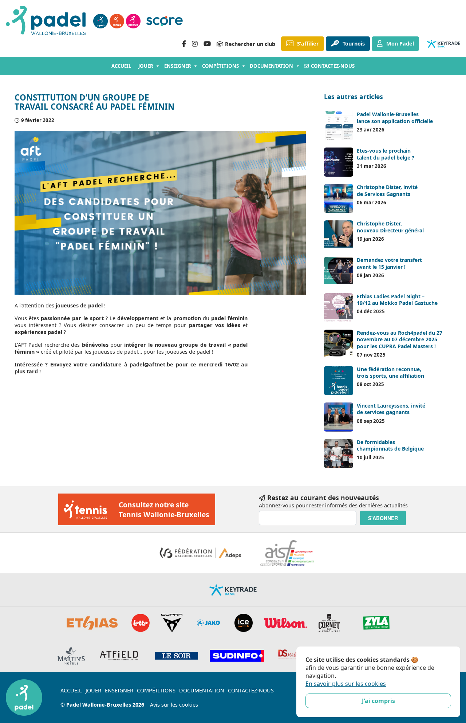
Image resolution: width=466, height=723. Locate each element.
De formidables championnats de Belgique (390, 445)
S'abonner (383, 518)
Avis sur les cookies (174, 704)
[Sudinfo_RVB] (237, 656)
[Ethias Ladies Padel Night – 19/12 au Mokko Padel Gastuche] (338, 307)
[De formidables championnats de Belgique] (338, 453)
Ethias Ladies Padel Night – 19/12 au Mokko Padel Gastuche (397, 299)
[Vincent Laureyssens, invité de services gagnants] (338, 417)
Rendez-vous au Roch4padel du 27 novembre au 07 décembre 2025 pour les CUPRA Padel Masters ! (399, 339)
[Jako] (208, 623)
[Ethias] (92, 623)
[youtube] (207, 43)
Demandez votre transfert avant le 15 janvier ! (389, 263)
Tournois (354, 43)
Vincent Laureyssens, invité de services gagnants (391, 409)
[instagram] (195, 43)
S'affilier (308, 43)
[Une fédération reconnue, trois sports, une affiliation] (338, 380)
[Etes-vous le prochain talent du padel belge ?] (338, 162)
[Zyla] (376, 623)
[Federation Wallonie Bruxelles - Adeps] (200, 553)
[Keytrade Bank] (232, 590)
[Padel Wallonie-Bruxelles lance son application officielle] (338, 125)
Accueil (121, 66)
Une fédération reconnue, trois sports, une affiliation (390, 372)
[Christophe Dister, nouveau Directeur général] (338, 234)
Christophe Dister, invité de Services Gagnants (387, 190)
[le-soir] (176, 656)
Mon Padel (400, 43)
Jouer (145, 66)
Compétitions (220, 66)
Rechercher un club (250, 43)
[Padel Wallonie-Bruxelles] (46, 21)
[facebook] (184, 43)
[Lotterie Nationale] (140, 623)
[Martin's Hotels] (71, 656)
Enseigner (177, 66)
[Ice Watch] (243, 623)
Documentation (271, 66)
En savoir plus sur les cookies (345, 684)
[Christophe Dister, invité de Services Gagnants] (338, 198)
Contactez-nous (333, 66)
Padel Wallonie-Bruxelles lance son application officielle (395, 117)
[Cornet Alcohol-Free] (329, 623)
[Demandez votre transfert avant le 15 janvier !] (338, 271)
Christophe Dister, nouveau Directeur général (390, 226)
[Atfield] (119, 656)
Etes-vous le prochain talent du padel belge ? (385, 154)
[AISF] (287, 553)
